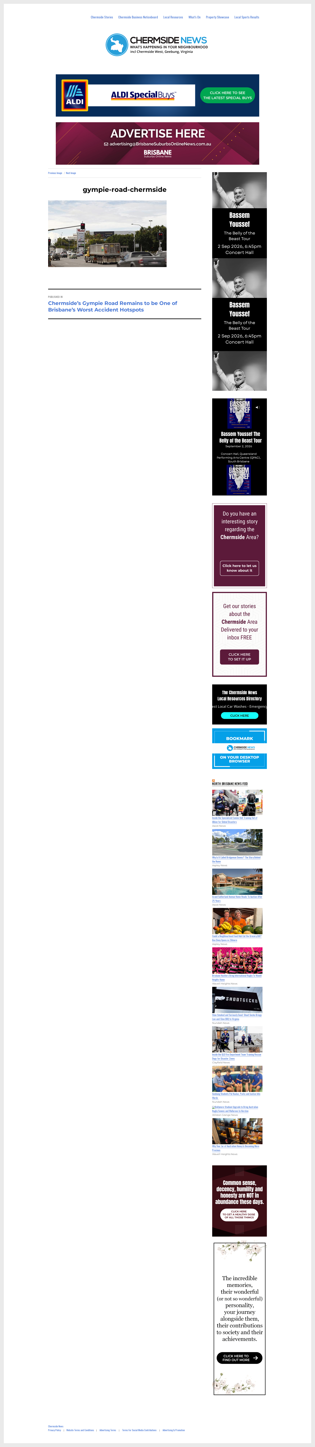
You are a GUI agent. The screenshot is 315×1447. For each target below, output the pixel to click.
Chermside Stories (102, 17)
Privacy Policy (54, 1430)
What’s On (194, 17)
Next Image (71, 173)
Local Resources (173, 17)
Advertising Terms (108, 1430)
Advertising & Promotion (174, 1430)
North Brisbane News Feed (230, 784)
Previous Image (55, 173)
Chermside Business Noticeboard (138, 17)
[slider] (243, 492)
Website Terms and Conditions (80, 1430)
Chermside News (55, 1426)
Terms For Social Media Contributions (139, 1430)
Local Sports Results (246, 17)
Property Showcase (217, 17)
